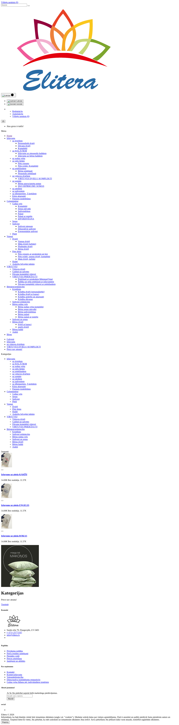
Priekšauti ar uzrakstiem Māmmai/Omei (35, 279)
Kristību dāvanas (25, 299)
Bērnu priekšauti (25, 171)
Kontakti (10, 672)
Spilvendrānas (24, 211)
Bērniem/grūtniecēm (16, 287)
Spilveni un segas (20, 319)
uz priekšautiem (19, 168)
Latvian (19, 101)
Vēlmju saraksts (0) (9, 2)
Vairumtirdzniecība (15, 677)
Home (9, 136)
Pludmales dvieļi (25, 246)
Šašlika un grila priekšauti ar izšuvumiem (36, 281)
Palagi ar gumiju (25, 216)
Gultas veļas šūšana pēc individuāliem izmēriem (28, 682)
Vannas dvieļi (24, 241)
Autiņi (15, 332)
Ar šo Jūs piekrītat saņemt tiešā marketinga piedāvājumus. (32, 693)
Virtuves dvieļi (18, 269)
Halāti (15, 261)
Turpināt (5, 604)
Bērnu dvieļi (23, 249)
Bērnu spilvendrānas (27, 312)
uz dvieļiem (17, 141)
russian (19, 104)
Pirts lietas (16, 251)
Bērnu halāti (17, 329)
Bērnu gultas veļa (20, 304)
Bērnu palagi (23, 314)
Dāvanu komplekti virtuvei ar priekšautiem (37, 284)
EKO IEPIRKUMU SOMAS (31, 186)
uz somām (16, 181)
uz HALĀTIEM (19, 151)
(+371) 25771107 (14, 632)
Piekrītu (5, 722)
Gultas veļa (17, 203)
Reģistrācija (17, 111)
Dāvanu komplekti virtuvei (24, 274)
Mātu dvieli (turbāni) (27, 244)
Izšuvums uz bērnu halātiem (30, 156)
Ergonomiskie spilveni (28, 231)
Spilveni (16, 224)
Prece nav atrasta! (14, 349)
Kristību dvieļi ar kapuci (28, 294)
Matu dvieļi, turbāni (26, 259)
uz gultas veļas (18, 158)
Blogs (9, 334)
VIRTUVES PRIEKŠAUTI (24, 276)
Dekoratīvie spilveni (27, 229)
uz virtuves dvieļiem (21, 176)
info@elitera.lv (13, 635)
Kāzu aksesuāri (19, 196)
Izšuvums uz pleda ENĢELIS (15, 505)
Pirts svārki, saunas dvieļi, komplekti (34, 256)
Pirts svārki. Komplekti (28, 166)
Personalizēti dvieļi (26, 143)
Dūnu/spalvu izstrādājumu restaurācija (23, 679)
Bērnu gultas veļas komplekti (30, 307)
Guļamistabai (12, 201)
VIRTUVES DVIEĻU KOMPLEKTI (35, 178)
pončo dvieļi (23, 327)
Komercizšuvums (14, 674)
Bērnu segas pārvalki (27, 309)
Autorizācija (17, 114)
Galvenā (10, 339)
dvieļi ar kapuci (24, 324)
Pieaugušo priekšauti (27, 173)
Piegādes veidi (13, 656)
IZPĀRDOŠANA (26, 219)
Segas (14, 221)
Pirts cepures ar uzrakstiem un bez (33, 254)
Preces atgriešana (14, 658)
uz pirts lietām (18, 161)
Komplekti (22, 148)
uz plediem (17, 188)
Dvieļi (15, 239)
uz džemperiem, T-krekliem (24, 193)
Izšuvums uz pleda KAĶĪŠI (14, 474)
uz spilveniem (18, 191)
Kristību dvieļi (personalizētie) (31, 292)
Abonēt (11, 699)
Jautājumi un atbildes (16, 661)
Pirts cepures (23, 163)
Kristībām (16, 289)
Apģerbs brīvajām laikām (23, 264)
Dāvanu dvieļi (24, 146)
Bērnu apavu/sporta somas (29, 183)
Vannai (10, 236)
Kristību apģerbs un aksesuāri (31, 297)
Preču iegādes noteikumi (17, 653)
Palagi (20, 214)
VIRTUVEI (12, 266)
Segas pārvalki (24, 209)
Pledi (14, 234)
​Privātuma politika (15, 651)
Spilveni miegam (25, 226)
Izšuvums (11, 138)
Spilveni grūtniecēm (21, 302)
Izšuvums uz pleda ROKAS (14, 536)
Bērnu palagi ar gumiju (28, 317)
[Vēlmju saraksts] (2, 469)
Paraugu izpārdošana (21, 198)
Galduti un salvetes (20, 271)
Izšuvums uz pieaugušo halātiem (32, 153)
